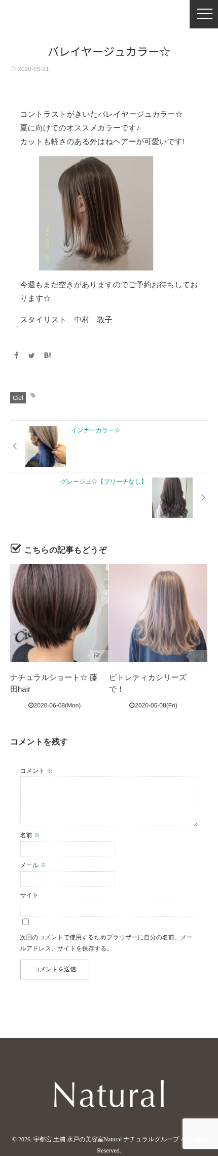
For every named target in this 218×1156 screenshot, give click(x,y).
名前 (30, 835)
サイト (29, 895)
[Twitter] (32, 355)
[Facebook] (16, 355)
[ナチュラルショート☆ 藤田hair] (59, 613)
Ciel (18, 397)
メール (33, 865)
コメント (36, 770)
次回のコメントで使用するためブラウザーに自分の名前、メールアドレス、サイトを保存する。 (106, 943)
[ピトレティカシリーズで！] (158, 613)
